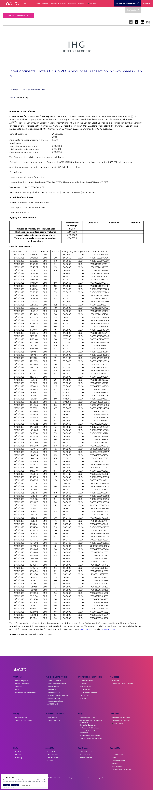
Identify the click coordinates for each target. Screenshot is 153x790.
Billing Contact (117, 766)
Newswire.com (85, 755)
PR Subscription (21, 717)
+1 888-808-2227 (118, 755)
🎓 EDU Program (118, 723)
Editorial (114, 763)
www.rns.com (108, 629)
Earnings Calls (85, 689)
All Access (115, 681)
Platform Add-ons (53, 720)
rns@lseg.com (87, 629)
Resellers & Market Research (25, 692)
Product (18, 752)
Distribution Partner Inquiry (121, 769)
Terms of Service (87, 778)
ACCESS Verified (53, 704)
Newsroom (82, 3)
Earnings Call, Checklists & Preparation (89, 731)
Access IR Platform (86, 681)
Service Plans (52, 717)
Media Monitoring (53, 692)
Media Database (53, 686)
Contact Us (131, 10)
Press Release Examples (120, 720)
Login (145, 3)
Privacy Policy (100, 778)
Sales (114, 758)
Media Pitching (52, 689)
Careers (50, 760)
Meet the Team (52, 755)
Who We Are (51, 752)
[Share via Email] (148, 22)
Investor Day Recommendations (91, 738)
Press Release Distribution (56, 683)
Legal (17, 689)
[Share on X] (136, 22)
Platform (18, 755)
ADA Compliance (86, 686)
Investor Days (84, 695)
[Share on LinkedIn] (142, 22)
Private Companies (22, 683)
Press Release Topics (87, 717)
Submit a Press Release (126, 3)
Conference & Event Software (122, 683)
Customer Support (118, 760)
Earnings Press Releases (88, 692)
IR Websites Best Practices (89, 728)
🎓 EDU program (94, 3)
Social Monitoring (53, 698)
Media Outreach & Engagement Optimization (90, 721)
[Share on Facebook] (131, 22)
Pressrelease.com (86, 758)
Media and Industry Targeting (57, 695)
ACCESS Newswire (86, 752)
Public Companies (21, 681)
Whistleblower (84, 698)
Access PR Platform (54, 681)
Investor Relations (53, 758)
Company (18, 758)
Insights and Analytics (55, 701)
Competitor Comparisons (88, 725)
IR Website (83, 683)
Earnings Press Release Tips (90, 735)
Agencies (18, 686)
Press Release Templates (121, 717)
